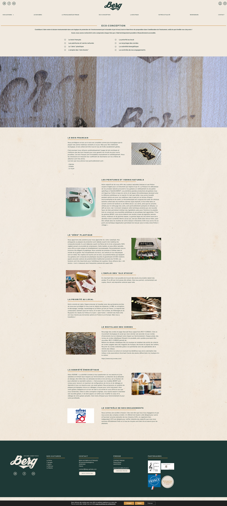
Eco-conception (104, 14)
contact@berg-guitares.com (88, 469)
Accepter (129, 503)
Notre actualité (164, 14)
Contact (221, 14)
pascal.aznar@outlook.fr (120, 468)
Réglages (150, 503)
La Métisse (50, 466)
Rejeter (140, 503)
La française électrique (70, 14)
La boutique (134, 14)
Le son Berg (38, 14)
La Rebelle (50, 468)
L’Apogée (49, 462)
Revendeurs (194, 14)
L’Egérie (49, 464)
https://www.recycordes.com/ (111, 358)
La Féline (49, 460)
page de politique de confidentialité (105, 504)
